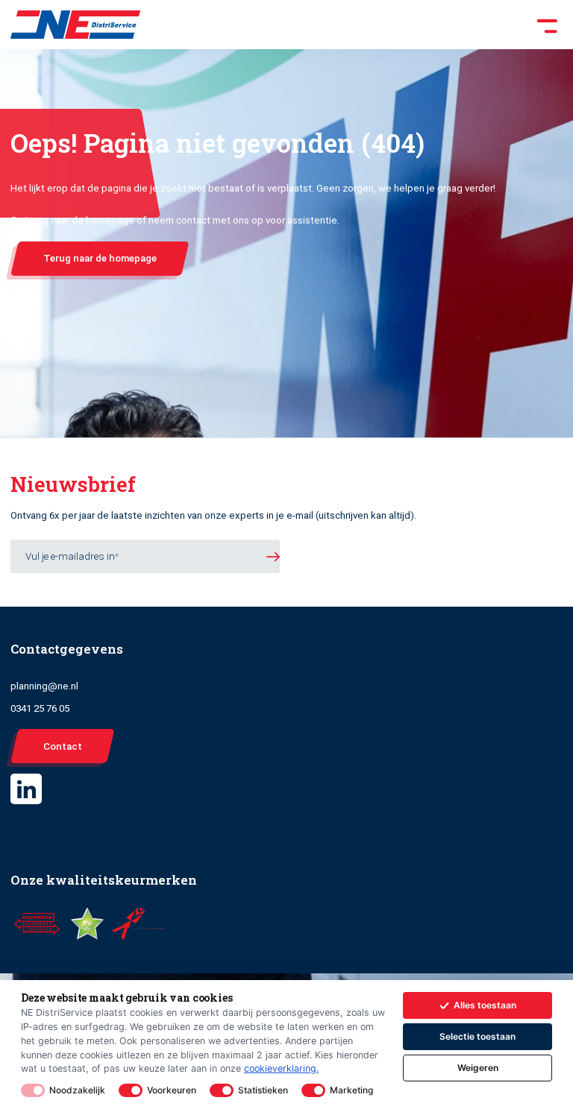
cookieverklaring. (281, 1068)
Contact (62, 746)
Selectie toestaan (477, 1036)
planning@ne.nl (44, 686)
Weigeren (477, 1067)
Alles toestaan (485, 1005)
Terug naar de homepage (100, 258)
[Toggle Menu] (352, 24)
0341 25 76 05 (39, 708)
